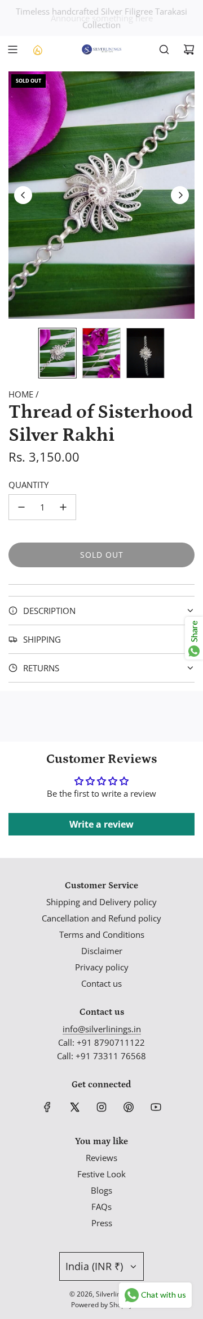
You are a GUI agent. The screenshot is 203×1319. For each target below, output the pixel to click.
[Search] (164, 49)
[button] (23, 195)
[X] (74, 1107)
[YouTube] (155, 1107)
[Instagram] (101, 1107)
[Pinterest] (128, 1107)
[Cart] (188, 49)
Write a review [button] (101, 824)
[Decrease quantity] (21, 507)
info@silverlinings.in (102, 1029)
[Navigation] (12, 49)
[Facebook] (47, 1107)
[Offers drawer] (37, 49)
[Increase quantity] (63, 507)
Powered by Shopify (102, 1304)
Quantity (28, 484)
